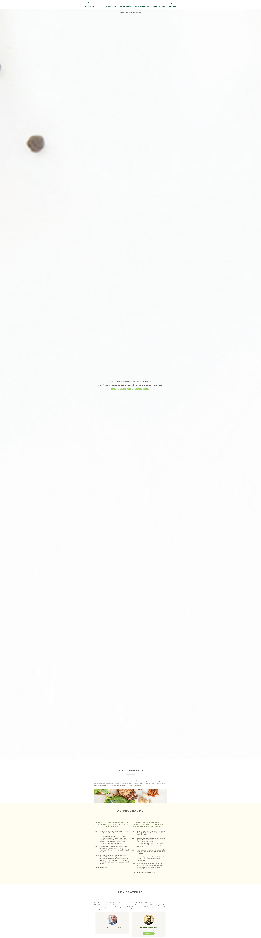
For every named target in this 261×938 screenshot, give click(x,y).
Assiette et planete (142, 6)
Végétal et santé (159, 6)
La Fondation (111, 6)
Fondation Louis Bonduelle (89, 4)
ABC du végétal (125, 6)
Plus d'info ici (148, 933)
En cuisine (172, 6)
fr (171, 3)
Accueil (122, 12)
